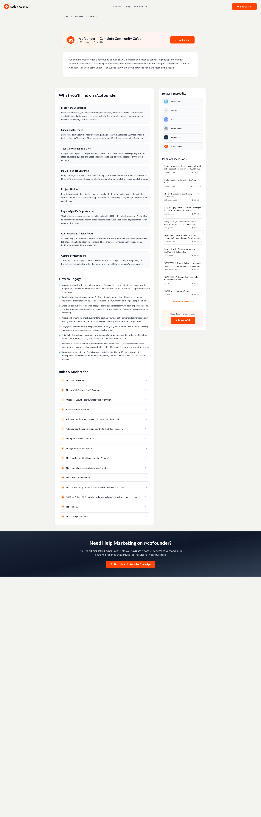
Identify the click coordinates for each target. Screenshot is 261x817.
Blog (127, 6)
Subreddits (139, 6)
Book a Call (246, 6)
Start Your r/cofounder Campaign (132, 564)
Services (117, 6)
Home (65, 16)
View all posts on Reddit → (182, 301)
